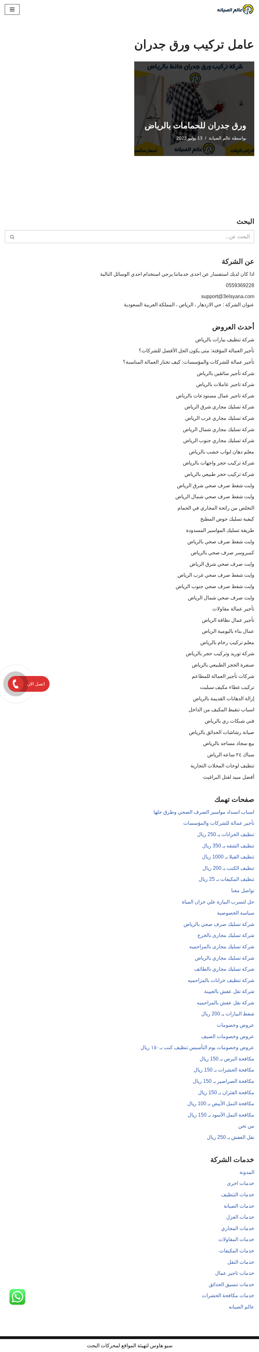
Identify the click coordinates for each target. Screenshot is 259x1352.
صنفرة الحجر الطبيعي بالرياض (223, 664)
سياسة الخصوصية (235, 913)
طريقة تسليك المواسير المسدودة (220, 530)
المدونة (246, 1172)
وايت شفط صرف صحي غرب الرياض (216, 575)
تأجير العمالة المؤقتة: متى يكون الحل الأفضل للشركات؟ (196, 350)
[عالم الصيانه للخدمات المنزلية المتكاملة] (235, 9)
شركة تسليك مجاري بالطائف (224, 969)
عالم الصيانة (220, 138)
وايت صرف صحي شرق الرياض (222, 564)
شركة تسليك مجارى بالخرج (225, 935)
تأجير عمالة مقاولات (233, 608)
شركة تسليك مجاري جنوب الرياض (218, 440)
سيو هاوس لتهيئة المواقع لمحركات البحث (129, 1345)
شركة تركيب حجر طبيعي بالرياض (219, 474)
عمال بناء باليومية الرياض (228, 631)
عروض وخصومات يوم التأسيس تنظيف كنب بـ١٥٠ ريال (197, 1047)
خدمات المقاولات (236, 1239)
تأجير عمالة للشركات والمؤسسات (218, 823)
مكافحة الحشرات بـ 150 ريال (224, 1069)
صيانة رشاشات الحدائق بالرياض (221, 732)
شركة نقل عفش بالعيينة (229, 991)
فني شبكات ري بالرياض (229, 721)
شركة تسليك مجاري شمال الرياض (218, 429)
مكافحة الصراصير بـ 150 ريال (223, 1081)
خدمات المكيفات (236, 1250)
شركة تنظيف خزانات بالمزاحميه (221, 980)
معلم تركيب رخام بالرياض (227, 642)
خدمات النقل (240, 1262)
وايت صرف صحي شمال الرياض (221, 597)
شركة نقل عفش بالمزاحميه (225, 1002)
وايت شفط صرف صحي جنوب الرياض (215, 586)
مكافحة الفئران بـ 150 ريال (226, 1092)
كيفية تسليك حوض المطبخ (227, 519)
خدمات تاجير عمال (234, 1273)
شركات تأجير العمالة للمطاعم (223, 676)
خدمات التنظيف (237, 1194)
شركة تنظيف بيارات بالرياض (224, 339)
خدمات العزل (240, 1217)
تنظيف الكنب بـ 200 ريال (228, 868)
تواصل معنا (242, 890)
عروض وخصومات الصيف (227, 1036)
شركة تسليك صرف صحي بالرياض (219, 924)
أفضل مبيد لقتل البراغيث (228, 777)
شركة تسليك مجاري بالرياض (224, 958)
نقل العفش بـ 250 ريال (230, 1137)
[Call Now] (16, 684)
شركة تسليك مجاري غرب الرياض (219, 418)
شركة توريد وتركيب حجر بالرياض (220, 653)
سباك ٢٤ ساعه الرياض (230, 754)
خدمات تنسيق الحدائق (231, 1284)
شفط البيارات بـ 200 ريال (227, 1013)
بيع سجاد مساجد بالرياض (228, 743)
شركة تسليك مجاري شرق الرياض (219, 406)
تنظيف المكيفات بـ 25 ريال (226, 879)
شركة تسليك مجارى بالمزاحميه (221, 946)
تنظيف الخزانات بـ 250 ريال (225, 834)
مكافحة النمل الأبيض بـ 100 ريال (220, 1103)
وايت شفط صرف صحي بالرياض (220, 541)
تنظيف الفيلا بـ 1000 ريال (228, 856)
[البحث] (12, 236)
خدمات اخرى (240, 1183)
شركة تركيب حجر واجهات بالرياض (218, 462)
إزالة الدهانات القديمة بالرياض (223, 698)
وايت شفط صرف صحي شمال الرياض (214, 496)
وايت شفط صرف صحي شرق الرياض (215, 485)
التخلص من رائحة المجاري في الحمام (216, 508)
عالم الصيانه (241, 1306)
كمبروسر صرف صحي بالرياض (222, 552)
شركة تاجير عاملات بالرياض (225, 384)
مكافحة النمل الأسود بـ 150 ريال (221, 1115)
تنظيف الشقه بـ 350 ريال (228, 845)
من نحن (246, 1126)
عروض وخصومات (235, 1025)
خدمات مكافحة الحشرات (228, 1295)
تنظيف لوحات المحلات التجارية (222, 765)
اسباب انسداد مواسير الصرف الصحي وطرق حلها (204, 812)
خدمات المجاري (237, 1228)
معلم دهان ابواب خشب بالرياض (221, 451)
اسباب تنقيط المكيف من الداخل (221, 709)
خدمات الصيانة (239, 1206)
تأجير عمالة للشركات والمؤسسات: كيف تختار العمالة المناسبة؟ (188, 362)
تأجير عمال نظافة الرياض (228, 620)
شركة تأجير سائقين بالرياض (225, 373)
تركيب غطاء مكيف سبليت (227, 687)
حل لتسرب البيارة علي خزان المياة (218, 901)
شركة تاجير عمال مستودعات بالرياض (215, 395)
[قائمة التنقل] (12, 9)
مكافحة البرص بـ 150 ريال (227, 1058)
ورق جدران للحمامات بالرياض (195, 125)
